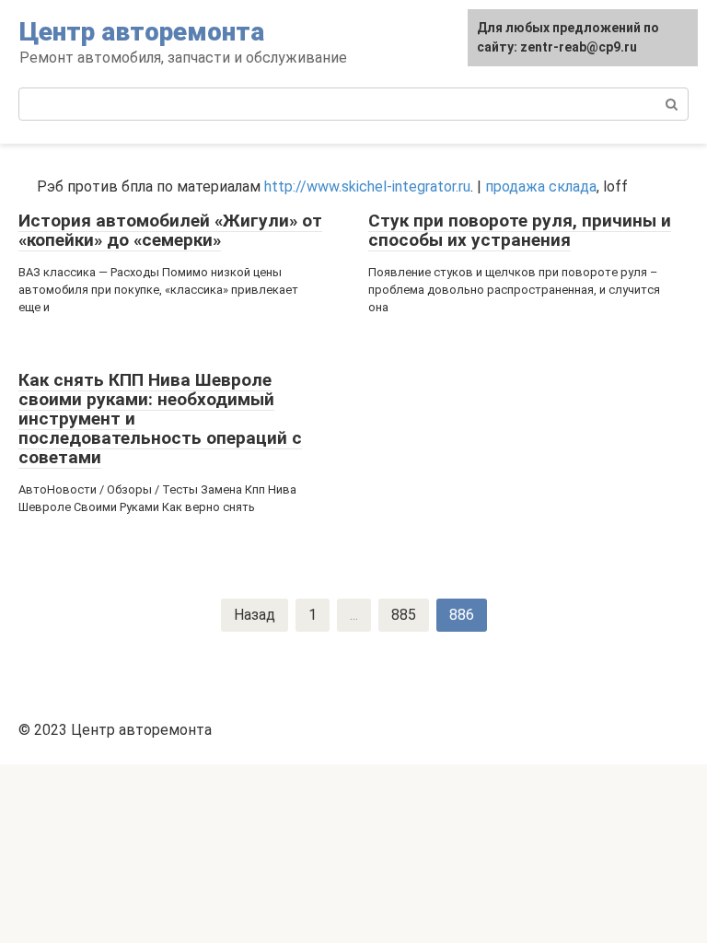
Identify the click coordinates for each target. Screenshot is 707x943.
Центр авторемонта (141, 32)
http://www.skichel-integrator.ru (367, 186)
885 (403, 614)
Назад (254, 614)
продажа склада (541, 186)
